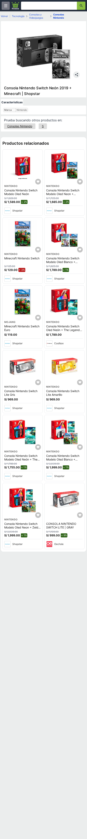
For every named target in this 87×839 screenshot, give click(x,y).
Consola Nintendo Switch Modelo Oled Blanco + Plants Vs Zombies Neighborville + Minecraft (63, 264)
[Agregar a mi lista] (38, 181)
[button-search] (81, 6)
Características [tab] (12, 102)
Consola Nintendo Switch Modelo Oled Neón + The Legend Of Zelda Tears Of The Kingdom (21, 461)
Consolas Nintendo (58, 16)
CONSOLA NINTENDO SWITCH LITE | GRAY (61, 525)
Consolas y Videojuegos (36, 16)
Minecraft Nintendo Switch (21, 258)
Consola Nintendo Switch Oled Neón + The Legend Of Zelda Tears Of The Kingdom (63, 332)
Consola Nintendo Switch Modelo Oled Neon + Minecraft (62, 194)
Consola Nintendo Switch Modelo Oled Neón (20, 192)
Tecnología (18, 16)
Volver (4, 16)
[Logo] (15, 6)
